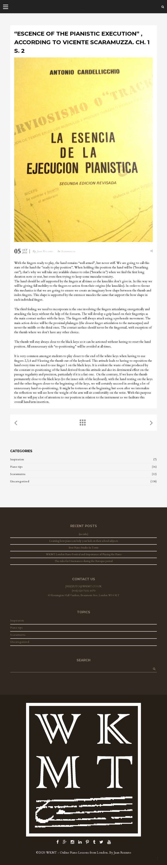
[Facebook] (57, 842)
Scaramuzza (68, 251)
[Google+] (65, 842)
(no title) (83, 534)
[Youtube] (109, 842)
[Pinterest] (87, 842)
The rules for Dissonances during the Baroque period (84, 561)
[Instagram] (72, 842)
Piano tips (16, 467)
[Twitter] (101, 842)
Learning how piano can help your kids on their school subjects (83, 541)
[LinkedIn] (80, 842)
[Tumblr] (94, 842)
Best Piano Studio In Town (83, 548)
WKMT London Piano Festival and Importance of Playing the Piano (83, 554)
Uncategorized (19, 481)
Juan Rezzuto (45, 251)
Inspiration (17, 459)
